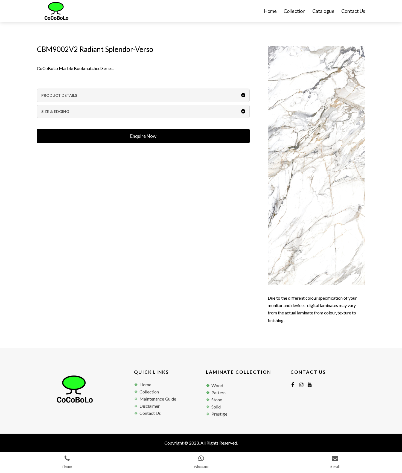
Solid (216, 406)
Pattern (218, 392)
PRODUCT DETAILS (59, 95)
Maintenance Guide (157, 398)
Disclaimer (149, 405)
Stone (216, 399)
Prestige (219, 413)
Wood (217, 385)
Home (270, 11)
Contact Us (353, 11)
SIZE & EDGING (55, 111)
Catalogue (323, 11)
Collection (294, 11)
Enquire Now (143, 136)
